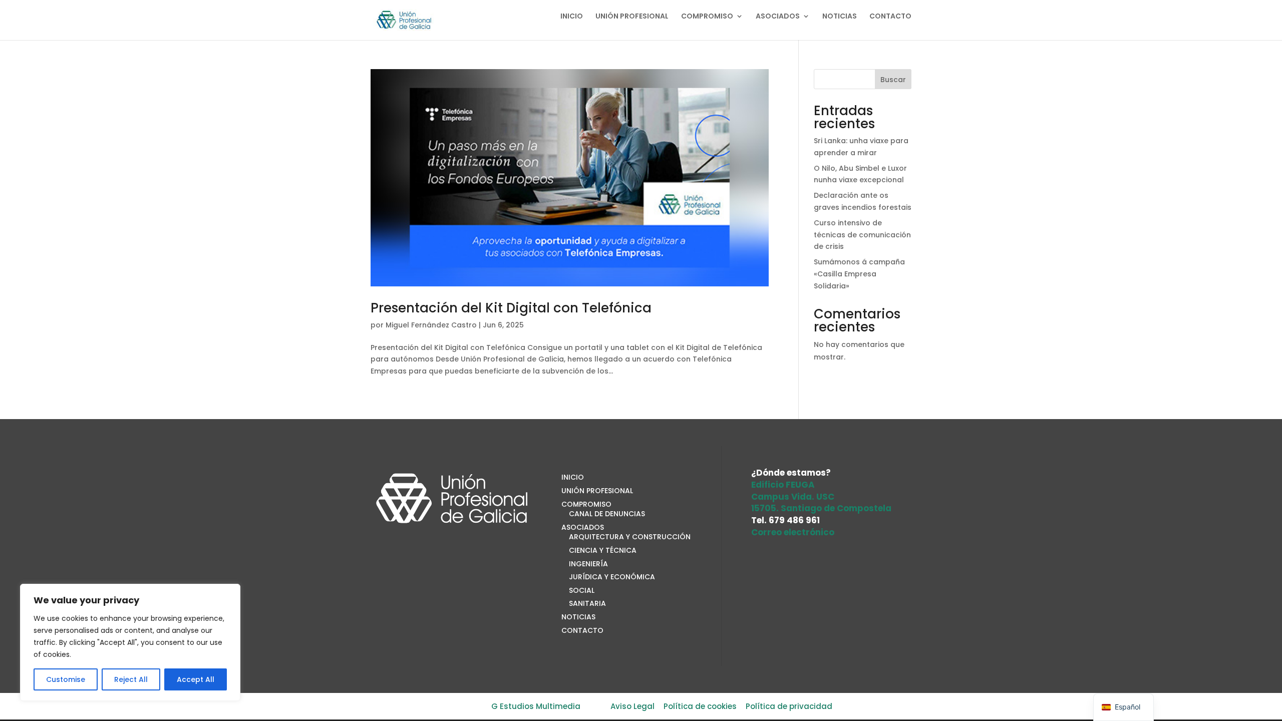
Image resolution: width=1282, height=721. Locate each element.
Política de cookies (700, 706)
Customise (65, 679)
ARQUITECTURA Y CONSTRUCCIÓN (630, 537)
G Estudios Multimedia (535, 706)
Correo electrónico (792, 532)
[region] (130, 642)
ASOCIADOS (778, 17)
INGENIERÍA (588, 564)
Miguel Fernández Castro (431, 325)
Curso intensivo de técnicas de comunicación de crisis (862, 235)
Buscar (893, 80)
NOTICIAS (839, 17)
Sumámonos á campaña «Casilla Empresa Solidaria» (859, 274)
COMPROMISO (707, 17)
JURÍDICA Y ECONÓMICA (612, 577)
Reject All (131, 679)
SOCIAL (581, 590)
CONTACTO (890, 17)
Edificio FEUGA (783, 485)
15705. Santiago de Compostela (821, 508)
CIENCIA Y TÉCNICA (602, 550)
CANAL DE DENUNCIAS (607, 514)
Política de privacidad (789, 706)
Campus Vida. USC (792, 497)
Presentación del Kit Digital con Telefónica (511, 308)
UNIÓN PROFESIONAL (632, 17)
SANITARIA (587, 603)
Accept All (195, 679)
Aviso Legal (632, 706)
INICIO (571, 17)
